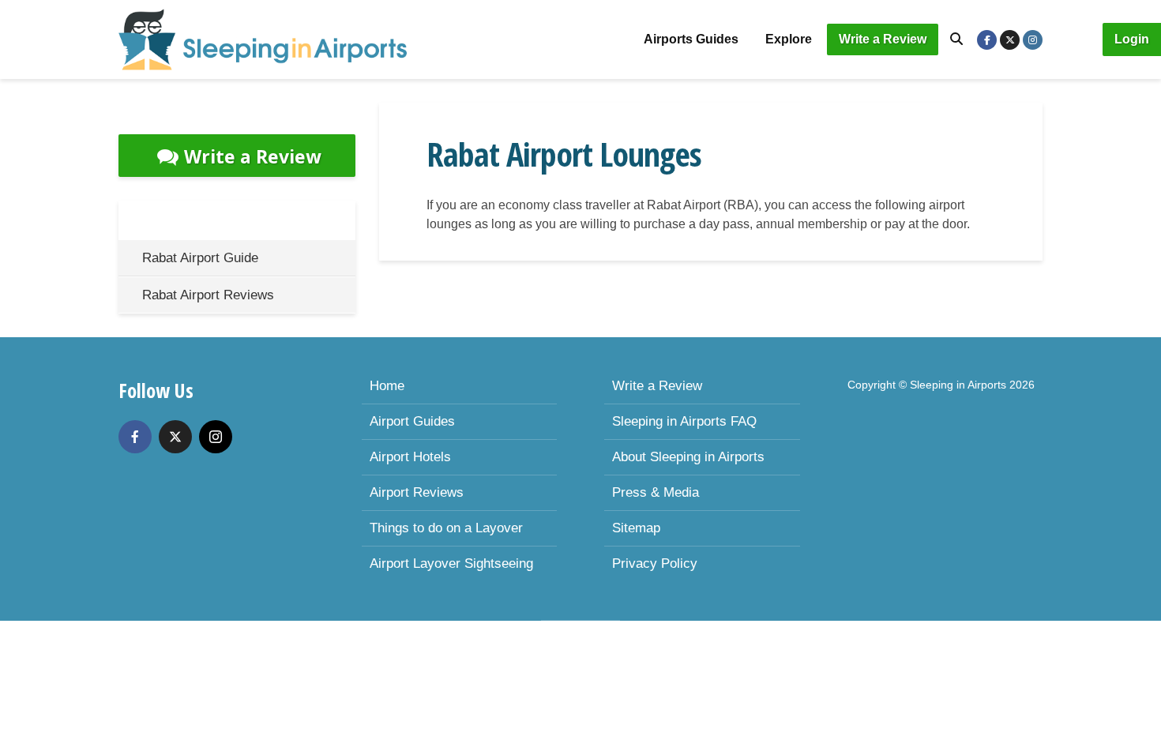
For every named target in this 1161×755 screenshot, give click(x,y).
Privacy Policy (654, 563)
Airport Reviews (417, 492)
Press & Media (655, 492)
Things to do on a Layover (446, 527)
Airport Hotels (410, 456)
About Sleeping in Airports (688, 456)
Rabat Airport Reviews (208, 294)
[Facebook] (135, 436)
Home (387, 385)
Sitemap (636, 527)
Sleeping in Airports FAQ (684, 421)
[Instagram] (215, 436)
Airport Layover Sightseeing (451, 563)
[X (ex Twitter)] (175, 436)
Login (1131, 39)
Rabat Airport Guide (200, 257)
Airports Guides (691, 39)
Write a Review (882, 39)
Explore (788, 39)
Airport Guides (412, 421)
